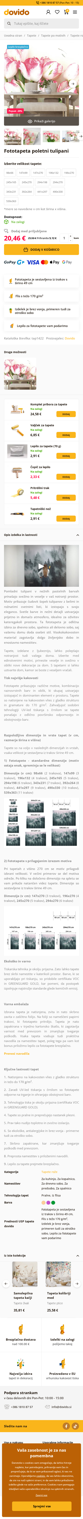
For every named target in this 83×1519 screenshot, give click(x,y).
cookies (40, 1476)
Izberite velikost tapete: (23, 163)
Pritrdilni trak (39, 488)
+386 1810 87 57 (21, 1407)
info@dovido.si (61, 1407)
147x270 (38, 173)
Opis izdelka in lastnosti (20, 535)
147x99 (23, 173)
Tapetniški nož (40, 509)
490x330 (58, 191)
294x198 (42, 182)
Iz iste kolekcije (15, 1255)
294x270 (58, 182)
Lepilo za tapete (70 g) (45, 446)
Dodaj (66, 414)
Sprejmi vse (42, 1506)
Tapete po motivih (53, 35)
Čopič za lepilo (40, 467)
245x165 (11, 182)
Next (73, 84)
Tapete (31, 35)
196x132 (53, 173)
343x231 (11, 191)
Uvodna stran (13, 35)
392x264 (27, 191)
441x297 (42, 191)
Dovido (70, 338)
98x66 (9, 173)
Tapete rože (49, 1172)
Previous (6, 1284)
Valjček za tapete (42, 425)
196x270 (69, 173)
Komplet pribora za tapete (48, 404)
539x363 (11, 201)
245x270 (27, 182)
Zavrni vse (41, 1495)
